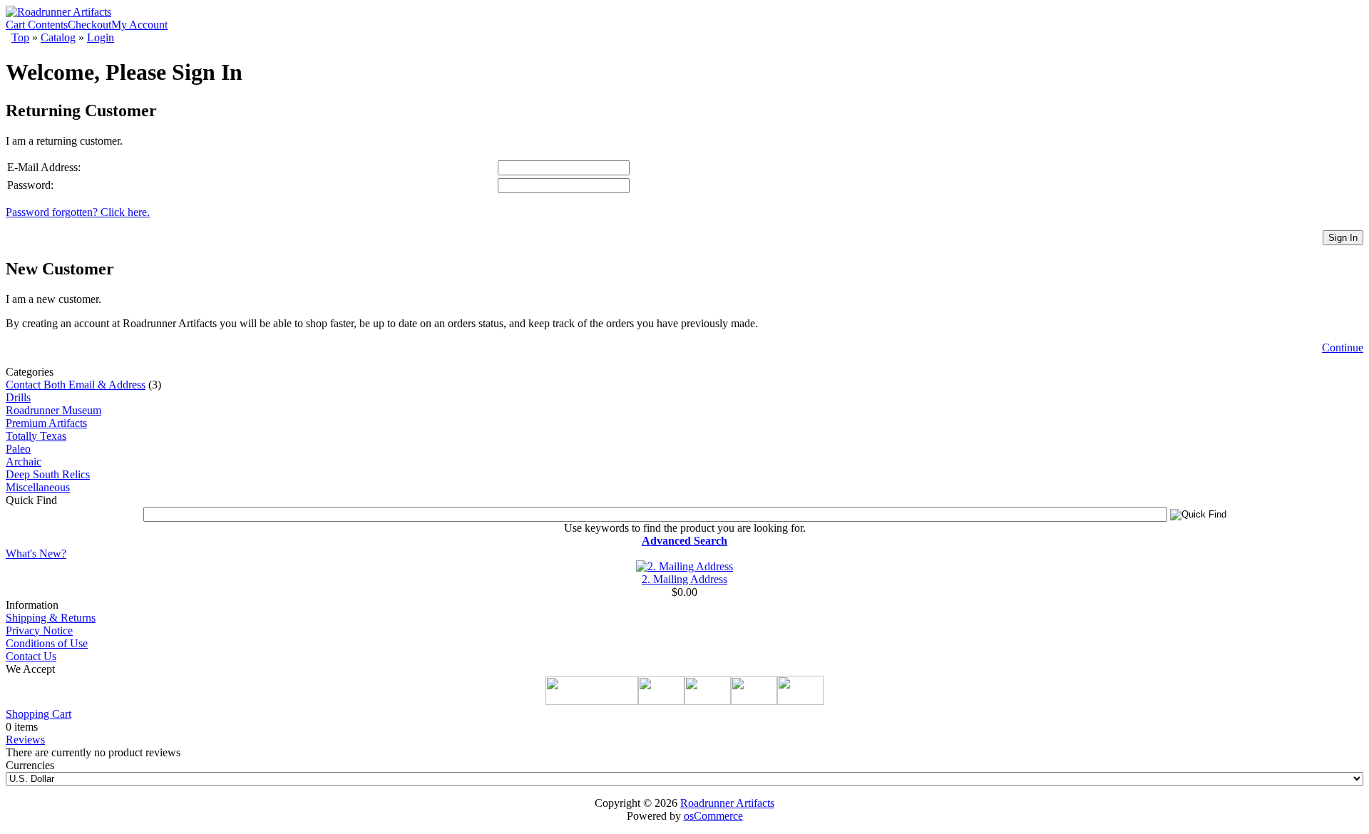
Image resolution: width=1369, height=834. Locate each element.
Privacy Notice (39, 630)
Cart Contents (37, 25)
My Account (139, 25)
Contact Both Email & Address (75, 385)
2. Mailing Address (684, 579)
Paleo (18, 449)
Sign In (1343, 237)
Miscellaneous (38, 487)
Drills (18, 397)
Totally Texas (36, 436)
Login (100, 37)
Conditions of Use (47, 643)
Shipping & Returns (51, 618)
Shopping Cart (38, 714)
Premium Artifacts (46, 423)
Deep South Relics (48, 474)
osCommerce (713, 816)
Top (20, 37)
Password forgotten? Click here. (78, 212)
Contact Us (31, 656)
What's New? (36, 553)
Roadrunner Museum (53, 410)
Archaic (23, 461)
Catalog (58, 37)
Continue (1342, 347)
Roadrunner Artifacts (727, 803)
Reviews (25, 739)
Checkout (89, 25)
